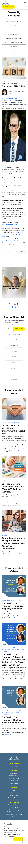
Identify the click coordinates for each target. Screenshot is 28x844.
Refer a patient (14, 783)
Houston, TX (14, 374)
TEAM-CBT (11, 100)
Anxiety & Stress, (6, 422)
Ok (18, 839)
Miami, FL (14, 357)
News (14, 50)
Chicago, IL (14, 351)
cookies (17, 827)
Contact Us (14, 793)
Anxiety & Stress (14, 26)
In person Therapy (14, 776)
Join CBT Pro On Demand (8, 6)
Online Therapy (14, 773)
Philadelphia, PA (14, 368)
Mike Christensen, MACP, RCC (10, 98)
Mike (3, 228)
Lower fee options (14, 781)
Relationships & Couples (14, 34)
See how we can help (14, 293)
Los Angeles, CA (14, 345)
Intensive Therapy (14, 778)
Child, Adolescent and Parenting (14, 38)
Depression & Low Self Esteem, (10, 648)
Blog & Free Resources (14, 798)
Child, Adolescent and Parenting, (10, 712)
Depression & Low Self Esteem (14, 21)
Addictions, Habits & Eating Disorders (14, 42)
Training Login (14, 807)
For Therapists (14, 46)
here (7, 241)
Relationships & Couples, (8, 600)
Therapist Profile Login (14, 805)
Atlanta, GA (14, 379)
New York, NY (14, 339)
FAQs (14, 790)
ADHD (14, 30)
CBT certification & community (14, 814)
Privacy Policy (14, 795)
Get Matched (14, 766)
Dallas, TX (14, 362)
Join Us (14, 817)
